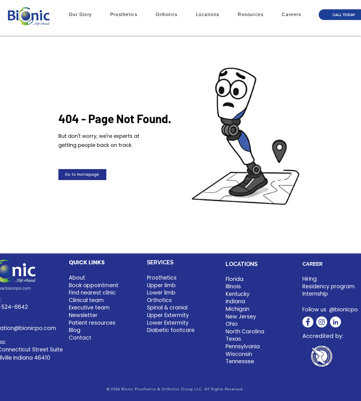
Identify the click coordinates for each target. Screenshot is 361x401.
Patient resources (92, 323)
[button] (80, 14)
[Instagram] (321, 321)
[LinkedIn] (335, 321)
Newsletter (83, 315)
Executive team (89, 307)
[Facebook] (307, 321)
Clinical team (86, 300)
